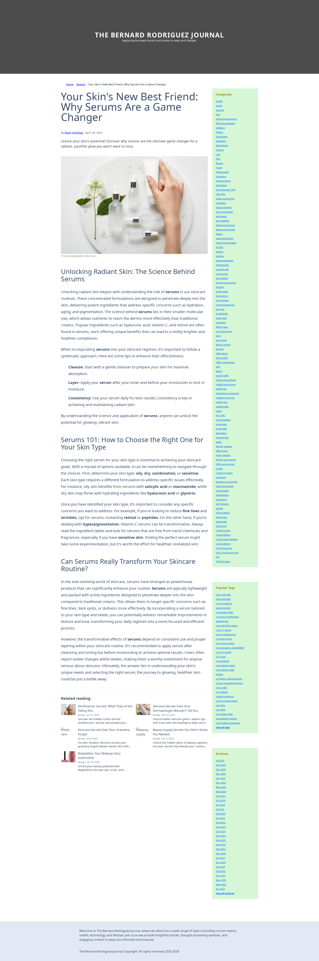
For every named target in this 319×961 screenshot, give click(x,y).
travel (219, 411)
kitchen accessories (226, 459)
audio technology (224, 238)
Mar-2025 (221, 880)
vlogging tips (222, 437)
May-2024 (221, 791)
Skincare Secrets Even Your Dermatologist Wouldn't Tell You (175, 708)
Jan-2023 (220, 858)
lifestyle (220, 287)
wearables (221, 433)
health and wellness (226, 380)
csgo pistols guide (225, 670)
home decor (222, 296)
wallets (219, 508)
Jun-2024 (220, 866)
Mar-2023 (221, 853)
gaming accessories (226, 282)
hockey (219, 674)
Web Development (225, 123)
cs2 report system (225, 643)
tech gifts (220, 415)
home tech (221, 526)
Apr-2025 (220, 875)
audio (219, 442)
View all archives (225, 893)
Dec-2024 (221, 769)
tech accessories (224, 212)
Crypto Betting (223, 543)
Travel (219, 167)
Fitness (219, 132)
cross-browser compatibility (230, 647)
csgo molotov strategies (228, 723)
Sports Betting (223, 535)
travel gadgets (223, 419)
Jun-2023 (220, 818)
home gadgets (223, 455)
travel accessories (225, 304)
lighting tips (222, 402)
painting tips (222, 621)
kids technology (224, 207)
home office (222, 358)
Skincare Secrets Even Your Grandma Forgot (104, 732)
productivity (222, 313)
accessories (222, 273)
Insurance (221, 176)
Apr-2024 (220, 800)
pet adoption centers (226, 718)
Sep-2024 (221, 844)
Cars (218, 154)
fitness (219, 234)
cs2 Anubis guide (224, 612)
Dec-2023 (221, 862)
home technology (225, 486)
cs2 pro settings (224, 603)
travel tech (221, 499)
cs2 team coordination (227, 616)
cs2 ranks (221, 709)
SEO (218, 158)
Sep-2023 (221, 822)
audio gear (221, 318)
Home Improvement (226, 119)
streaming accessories (227, 393)
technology (221, 185)
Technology (221, 136)
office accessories (225, 464)
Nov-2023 (221, 840)
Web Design (222, 145)
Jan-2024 (220, 804)
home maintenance (226, 634)
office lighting (223, 512)
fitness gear (222, 327)
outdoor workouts (225, 696)
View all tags (223, 727)
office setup (222, 450)
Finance (220, 150)
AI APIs (219, 247)
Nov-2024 (221, 774)
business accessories (227, 481)
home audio (222, 291)
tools (218, 335)
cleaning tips (222, 269)
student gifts (222, 406)
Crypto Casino (223, 530)
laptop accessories (225, 229)
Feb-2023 (220, 813)
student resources (225, 397)
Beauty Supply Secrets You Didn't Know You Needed (180, 732)
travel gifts (221, 428)
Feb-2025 (220, 871)
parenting (221, 322)
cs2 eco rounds (223, 652)
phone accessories (225, 225)
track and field (223, 599)
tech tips (220, 309)
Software (220, 127)
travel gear (221, 424)
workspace (221, 216)
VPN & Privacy (223, 561)
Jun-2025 (220, 889)
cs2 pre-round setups (227, 700)
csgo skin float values (227, 625)
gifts (218, 366)
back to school (223, 344)
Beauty (81, 84)
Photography (222, 172)
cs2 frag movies (224, 639)
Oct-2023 (220, 796)
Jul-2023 (220, 809)
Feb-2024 (220, 849)
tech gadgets (222, 220)
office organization (225, 362)
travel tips (221, 477)
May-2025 (221, 884)
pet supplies (222, 278)
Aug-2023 (221, 765)
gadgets (220, 256)
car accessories (224, 331)
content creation (224, 473)
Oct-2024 (220, 831)
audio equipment (224, 260)
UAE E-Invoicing (224, 548)
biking (219, 371)
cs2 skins (220, 705)
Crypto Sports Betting (227, 539)
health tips (221, 389)
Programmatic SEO (225, 189)
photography (222, 265)
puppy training (223, 608)
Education (221, 141)
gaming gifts (222, 375)
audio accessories (225, 198)
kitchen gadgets (224, 446)
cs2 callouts (222, 692)
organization (222, 490)
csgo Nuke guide (224, 714)
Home (69, 84)
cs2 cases (221, 656)
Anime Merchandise (226, 242)
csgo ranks (221, 687)
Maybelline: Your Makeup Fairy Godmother (99, 755)
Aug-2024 (221, 827)
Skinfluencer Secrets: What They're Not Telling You (105, 708)
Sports (219, 105)
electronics (221, 517)
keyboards (221, 521)
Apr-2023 (220, 778)
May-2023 (221, 787)
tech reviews (222, 300)
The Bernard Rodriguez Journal (159, 34)
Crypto (219, 468)
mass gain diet (223, 594)
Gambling (221, 203)
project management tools (229, 683)
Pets (218, 114)
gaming (220, 349)
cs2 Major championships (229, 678)
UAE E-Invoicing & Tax (227, 552)
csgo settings (222, 661)
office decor (222, 353)
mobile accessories (226, 384)
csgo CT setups (223, 630)
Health (219, 101)
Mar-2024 (221, 782)
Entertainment (223, 181)
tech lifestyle (222, 504)
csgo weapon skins (225, 665)
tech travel (221, 340)
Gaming (220, 110)
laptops (219, 251)
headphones (222, 495)
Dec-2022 (221, 835)
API (217, 557)
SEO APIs (220, 194)
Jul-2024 (220, 760)
